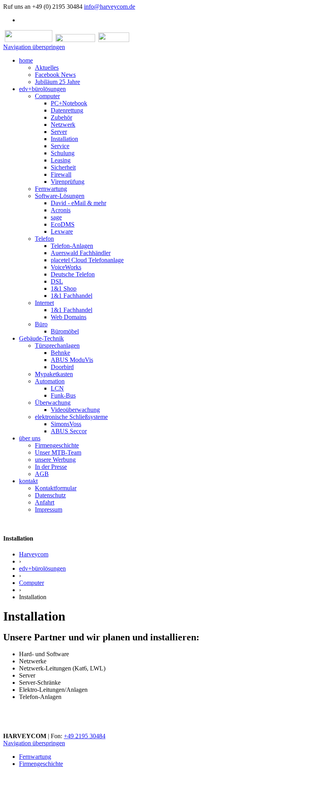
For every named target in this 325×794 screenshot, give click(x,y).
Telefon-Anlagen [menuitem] (72, 245)
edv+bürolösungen (42, 568)
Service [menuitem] (60, 146)
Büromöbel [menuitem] (65, 331)
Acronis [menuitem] (61, 210)
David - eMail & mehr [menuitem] (78, 203)
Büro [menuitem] (41, 324)
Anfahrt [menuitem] (44, 502)
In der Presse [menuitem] (51, 466)
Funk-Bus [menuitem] (63, 395)
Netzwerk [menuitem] (63, 124)
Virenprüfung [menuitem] (67, 181)
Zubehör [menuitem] (61, 117)
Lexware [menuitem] (62, 231)
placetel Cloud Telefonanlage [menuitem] (87, 260)
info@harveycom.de (109, 6)
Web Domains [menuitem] (68, 317)
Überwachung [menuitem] (53, 402)
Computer (31, 582)
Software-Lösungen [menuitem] (59, 195)
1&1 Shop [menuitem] (63, 288)
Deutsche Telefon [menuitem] (73, 274)
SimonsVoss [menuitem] (66, 424)
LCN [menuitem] (57, 388)
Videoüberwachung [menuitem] (75, 409)
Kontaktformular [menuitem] (55, 488)
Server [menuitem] (59, 131)
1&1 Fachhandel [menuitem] (71, 295)
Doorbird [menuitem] (62, 367)
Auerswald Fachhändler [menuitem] (81, 252)
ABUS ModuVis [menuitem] (72, 359)
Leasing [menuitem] (61, 160)
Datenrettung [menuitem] (67, 110)
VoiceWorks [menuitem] (66, 267)
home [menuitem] (26, 60)
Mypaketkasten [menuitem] (54, 374)
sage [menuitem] (56, 217)
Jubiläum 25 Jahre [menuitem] (57, 81)
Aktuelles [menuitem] (47, 67)
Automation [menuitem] (50, 381)
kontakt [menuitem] (28, 481)
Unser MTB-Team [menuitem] (58, 452)
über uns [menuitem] (29, 438)
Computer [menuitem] (47, 96)
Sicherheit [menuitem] (63, 167)
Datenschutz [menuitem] (50, 495)
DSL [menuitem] (57, 281)
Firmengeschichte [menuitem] (57, 445)
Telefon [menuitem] (44, 238)
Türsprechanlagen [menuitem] (57, 345)
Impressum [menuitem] (48, 509)
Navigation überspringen (34, 47)
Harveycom (33, 554)
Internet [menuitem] (44, 302)
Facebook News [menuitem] (55, 74)
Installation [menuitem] (64, 138)
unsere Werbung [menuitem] (55, 459)
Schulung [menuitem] (63, 153)
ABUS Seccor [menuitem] (69, 431)
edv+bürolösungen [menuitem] (42, 89)
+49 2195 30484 (84, 736)
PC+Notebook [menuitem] (69, 103)
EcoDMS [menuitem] (63, 224)
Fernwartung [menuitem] (51, 188)
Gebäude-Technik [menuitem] (41, 338)
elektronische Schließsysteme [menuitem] (71, 416)
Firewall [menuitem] (61, 174)
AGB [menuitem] (42, 473)
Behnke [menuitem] (60, 352)
